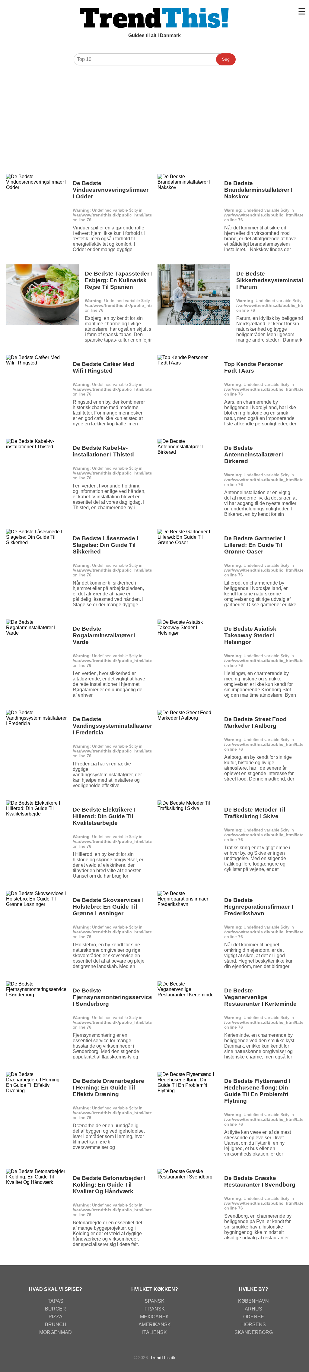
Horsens (253, 1324)
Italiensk (154, 1332)
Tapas (55, 1301)
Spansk (154, 1301)
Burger (55, 1308)
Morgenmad (55, 1332)
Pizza (55, 1316)
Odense (253, 1316)
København (253, 1301)
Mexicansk (154, 1316)
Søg (226, 59)
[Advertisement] (154, 113)
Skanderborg (253, 1332)
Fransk (155, 1308)
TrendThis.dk (162, 1357)
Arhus (253, 1308)
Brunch (55, 1324)
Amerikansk (155, 1324)
